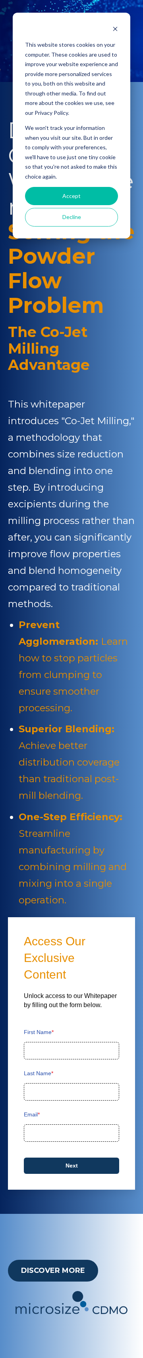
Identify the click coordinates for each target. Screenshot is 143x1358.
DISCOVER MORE (53, 1270)
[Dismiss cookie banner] (115, 30)
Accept (71, 195)
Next (72, 1165)
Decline (71, 216)
